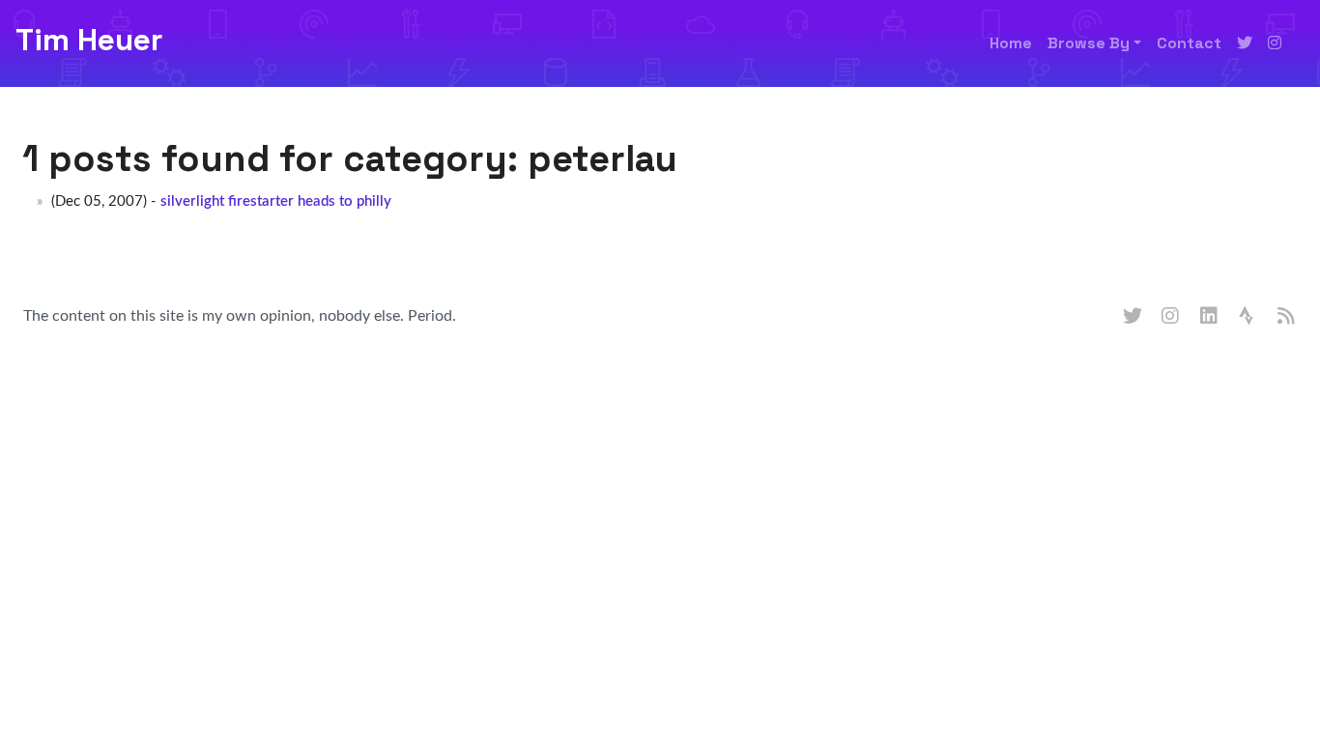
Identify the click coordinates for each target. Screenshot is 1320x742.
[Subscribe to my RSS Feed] (1287, 316)
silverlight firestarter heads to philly (275, 201)
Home (1011, 43)
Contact (1189, 43)
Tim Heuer (88, 39)
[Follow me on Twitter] (1244, 43)
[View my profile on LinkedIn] (1210, 316)
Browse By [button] (1088, 43)
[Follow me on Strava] (1248, 316)
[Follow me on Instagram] (1274, 43)
